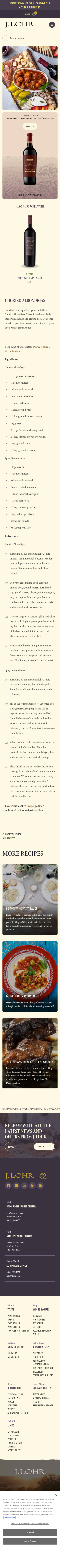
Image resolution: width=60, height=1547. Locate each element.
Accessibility (14, 1450)
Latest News (14, 1398)
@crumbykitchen (13, 351)
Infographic (39, 1394)
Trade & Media (15, 1442)
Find (28, 126)
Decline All (30, 1532)
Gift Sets (37, 1326)
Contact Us (13, 1435)
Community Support (43, 1375)
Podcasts (12, 1405)
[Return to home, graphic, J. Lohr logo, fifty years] (19, 25)
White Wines (39, 1319)
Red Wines (38, 1323)
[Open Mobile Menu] (52, 25)
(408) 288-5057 (13, 1272)
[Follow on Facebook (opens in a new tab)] (8, 1185)
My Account (14, 1431)
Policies (12, 1439)
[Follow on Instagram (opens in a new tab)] (16, 1185)
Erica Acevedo (42, 347)
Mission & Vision (41, 1364)
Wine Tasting (14, 1315)
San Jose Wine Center (18, 1330)
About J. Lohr (39, 1360)
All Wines (37, 1315)
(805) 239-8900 (13, 1220)
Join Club (12, 1353)
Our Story (38, 1353)
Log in (27, 14)
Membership (14, 1357)
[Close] (56, 1495)
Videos (11, 1401)
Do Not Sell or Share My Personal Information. (30, 1523)
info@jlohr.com (13, 1276)
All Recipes (8, 838)
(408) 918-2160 (13, 1250)
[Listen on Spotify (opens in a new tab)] (40, 1185)
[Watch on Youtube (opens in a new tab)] (24, 1185)
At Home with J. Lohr (18, 1412)
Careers (12, 1446)
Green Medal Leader (43, 1405)
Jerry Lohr (38, 1357)
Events (11, 1319)
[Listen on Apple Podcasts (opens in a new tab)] (32, 1185)
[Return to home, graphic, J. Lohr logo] (30, 1176)
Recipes (30, 806)
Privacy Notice (9, 1517)
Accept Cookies (30, 1541)
